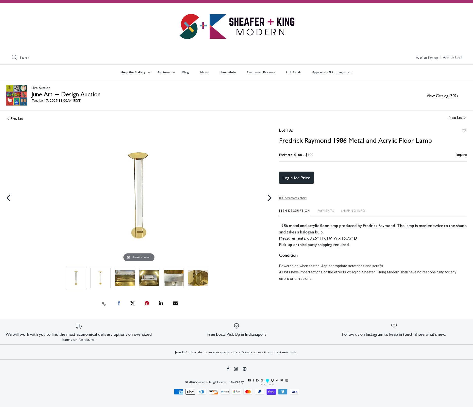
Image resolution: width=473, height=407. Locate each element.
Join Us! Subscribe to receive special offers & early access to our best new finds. (236, 352)
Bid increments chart (292, 198)
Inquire (461, 154)
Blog (185, 72)
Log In (459, 57)
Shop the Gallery (133, 72)
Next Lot (456, 118)
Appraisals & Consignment (332, 72)
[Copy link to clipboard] (104, 303)
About (204, 72)
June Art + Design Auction (66, 94)
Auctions (164, 72)
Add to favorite (464, 131)
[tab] (294, 212)
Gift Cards (294, 72)
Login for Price (296, 177)
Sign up (433, 57)
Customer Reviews (261, 72)
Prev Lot (16, 119)
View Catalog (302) (442, 95)
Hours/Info (228, 72)
